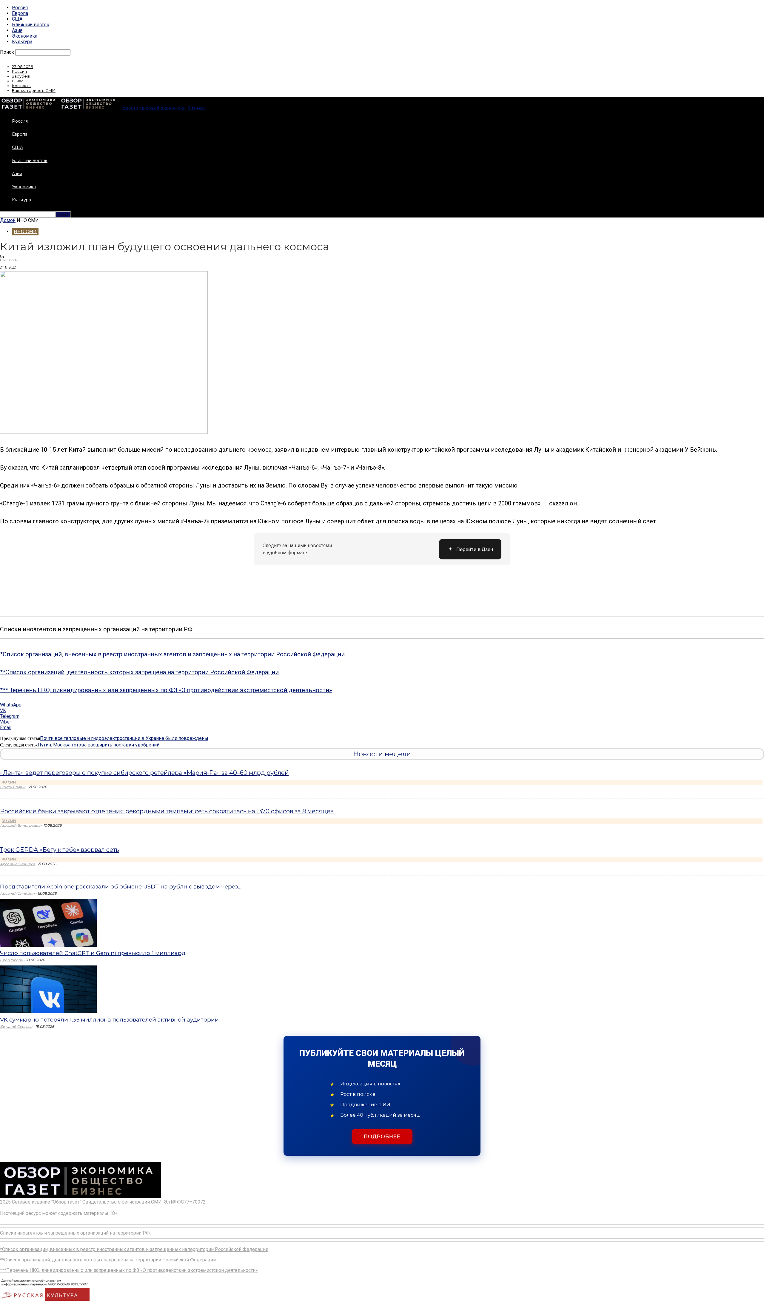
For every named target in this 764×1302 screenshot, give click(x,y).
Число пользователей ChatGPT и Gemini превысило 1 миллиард (93, 953)
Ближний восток (30, 24)
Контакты (21, 85)
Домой (8, 220)
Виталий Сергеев (16, 1026)
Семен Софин (12, 787)
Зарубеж (21, 76)
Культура (22, 41)
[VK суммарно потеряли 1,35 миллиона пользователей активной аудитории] (48, 1011)
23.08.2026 (22, 66)
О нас (18, 80)
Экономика (24, 36)
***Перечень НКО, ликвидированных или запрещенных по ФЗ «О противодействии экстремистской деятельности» (166, 690)
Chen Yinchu (9, 260)
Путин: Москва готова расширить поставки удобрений (98, 745)
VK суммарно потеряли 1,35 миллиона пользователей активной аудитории (109, 1019)
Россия (20, 7)
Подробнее (382, 1136)
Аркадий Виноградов (20, 825)
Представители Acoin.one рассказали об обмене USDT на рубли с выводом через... (120, 886)
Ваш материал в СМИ (34, 90)
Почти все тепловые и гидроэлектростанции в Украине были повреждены (124, 738)
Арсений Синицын (17, 864)
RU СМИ (9, 782)
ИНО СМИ (25, 231)
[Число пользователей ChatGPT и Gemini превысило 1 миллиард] (48, 945)
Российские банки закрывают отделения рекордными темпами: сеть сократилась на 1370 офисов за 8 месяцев (167, 811)
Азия (17, 30)
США (17, 19)
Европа (20, 13)
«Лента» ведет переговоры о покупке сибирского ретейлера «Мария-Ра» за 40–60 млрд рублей (144, 772)
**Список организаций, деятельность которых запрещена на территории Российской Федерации (139, 672)
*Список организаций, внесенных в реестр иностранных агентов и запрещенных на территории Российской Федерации (172, 654)
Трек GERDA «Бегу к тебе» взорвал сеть (59, 849)
